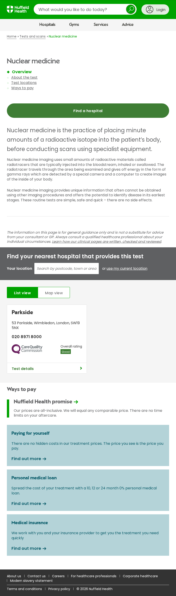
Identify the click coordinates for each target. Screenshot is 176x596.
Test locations (24, 82)
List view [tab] (22, 293)
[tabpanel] (88, 340)
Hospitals (47, 25)
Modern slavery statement (31, 580)
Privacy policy (59, 589)
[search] (85, 9)
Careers (58, 576)
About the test (24, 77)
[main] (88, 300)
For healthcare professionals (93, 576)
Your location (19, 268)
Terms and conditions (24, 589)
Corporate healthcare (140, 576)
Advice (128, 25)
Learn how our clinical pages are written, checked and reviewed (106, 241)
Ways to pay (22, 88)
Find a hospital (87, 110)
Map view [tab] (54, 293)
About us (14, 576)
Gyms (74, 25)
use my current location (127, 268)
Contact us (37, 576)
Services (101, 25)
